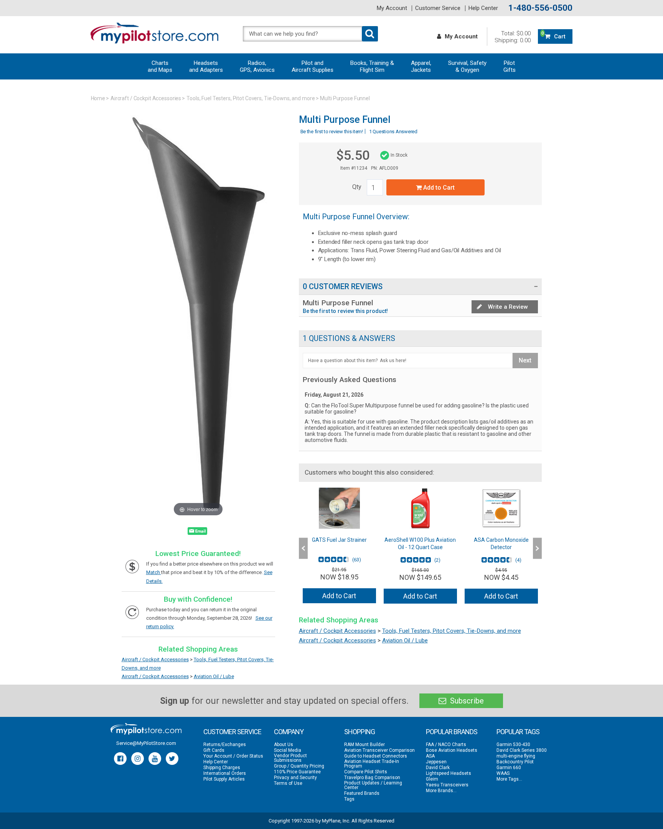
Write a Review (507, 306)
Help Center (483, 8)
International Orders (224, 773)
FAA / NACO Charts (446, 744)
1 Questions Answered (393, 131)
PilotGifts (509, 66)
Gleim (432, 779)
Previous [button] (303, 548)
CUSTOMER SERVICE (232, 732)
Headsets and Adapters (206, 66)
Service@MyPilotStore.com (146, 743)
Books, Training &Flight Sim (372, 66)
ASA (430, 756)
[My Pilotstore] (145, 729)
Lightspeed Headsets (448, 773)
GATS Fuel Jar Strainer (339, 540)
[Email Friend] (197, 532)
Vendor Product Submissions (290, 758)
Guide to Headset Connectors (375, 756)
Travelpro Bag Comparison (372, 777)
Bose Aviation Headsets (451, 750)
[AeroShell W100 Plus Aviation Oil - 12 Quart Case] (420, 508)
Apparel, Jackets (421, 66)
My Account (392, 8)
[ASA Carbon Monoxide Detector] (501, 508)
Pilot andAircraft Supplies (312, 66)
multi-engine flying (515, 756)
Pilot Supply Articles (224, 779)
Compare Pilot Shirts (365, 771)
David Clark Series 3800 (521, 750)
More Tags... (509, 779)
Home (98, 98)
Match (153, 572)
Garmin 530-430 (513, 744)
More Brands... (441, 790)
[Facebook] (120, 758)
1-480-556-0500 (540, 8)
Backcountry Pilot (515, 762)
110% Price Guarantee (297, 771)
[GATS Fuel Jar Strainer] (339, 508)
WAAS (503, 773)
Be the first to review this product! (345, 311)
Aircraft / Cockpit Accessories (145, 98)
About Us (283, 744)
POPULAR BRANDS (451, 732)
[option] (339, 548)
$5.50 (352, 155)
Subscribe (466, 700)
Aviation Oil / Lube (214, 676)
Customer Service (437, 8)
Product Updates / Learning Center (373, 785)
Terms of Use (288, 783)
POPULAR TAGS (517, 732)
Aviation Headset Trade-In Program (371, 763)
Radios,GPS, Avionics (257, 66)
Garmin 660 (508, 767)
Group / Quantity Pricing (299, 766)
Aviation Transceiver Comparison (379, 750)
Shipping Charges (221, 767)
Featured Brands (361, 793)
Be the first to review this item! (331, 131)
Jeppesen (436, 762)
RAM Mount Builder (364, 744)
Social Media (287, 750)
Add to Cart (438, 187)
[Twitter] (172, 758)
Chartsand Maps (160, 66)
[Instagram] (137, 758)
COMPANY (288, 732)
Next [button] (537, 548)
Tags (349, 799)
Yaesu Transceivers (447, 785)
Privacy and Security (295, 777)
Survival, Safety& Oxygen (467, 66)
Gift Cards (213, 750)
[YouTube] (154, 758)
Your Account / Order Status (233, 756)
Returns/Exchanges (224, 744)
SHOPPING (359, 732)
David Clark (438, 767)
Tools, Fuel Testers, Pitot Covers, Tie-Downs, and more (250, 98)
